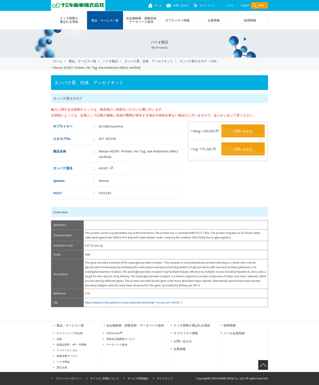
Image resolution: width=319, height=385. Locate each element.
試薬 (59, 339)
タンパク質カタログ (193, 61)
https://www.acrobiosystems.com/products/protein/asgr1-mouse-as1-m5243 (132, 302)
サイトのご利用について (104, 378)
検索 (261, 5)
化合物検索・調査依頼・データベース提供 (135, 325)
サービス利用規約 (137, 378)
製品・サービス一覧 (105, 20)
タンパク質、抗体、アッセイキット (148, 61)
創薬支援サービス (67, 356)
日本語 (230, 5)
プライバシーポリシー (68, 378)
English (245, 5)
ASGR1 (104, 168)
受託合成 (62, 367)
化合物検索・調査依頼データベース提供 (141, 20)
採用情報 (250, 20)
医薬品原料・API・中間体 (72, 344)
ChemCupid (114, 333)
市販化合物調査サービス (120, 339)
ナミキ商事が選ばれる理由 (69, 20)
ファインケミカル (67, 350)
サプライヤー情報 (177, 20)
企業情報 (214, 20)
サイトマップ (207, 5)
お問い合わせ (181, 5)
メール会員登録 (234, 333)
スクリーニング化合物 (70, 333)
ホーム (158, 5)
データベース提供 (116, 344)
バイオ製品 (110, 61)
